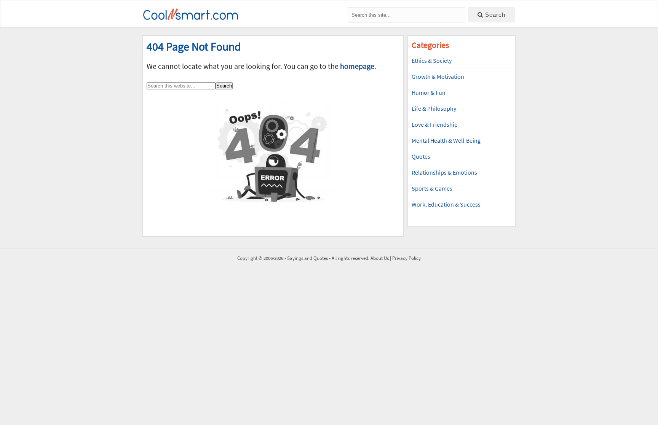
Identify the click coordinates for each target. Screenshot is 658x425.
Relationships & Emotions (444, 172)
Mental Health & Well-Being (446, 140)
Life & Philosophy (434, 108)
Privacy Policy (406, 258)
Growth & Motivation (438, 76)
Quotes (421, 156)
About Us (380, 258)
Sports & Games (432, 188)
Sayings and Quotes (307, 258)
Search (494, 14)
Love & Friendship (435, 124)
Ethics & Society (432, 60)
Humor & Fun (429, 92)
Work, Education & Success (446, 204)
